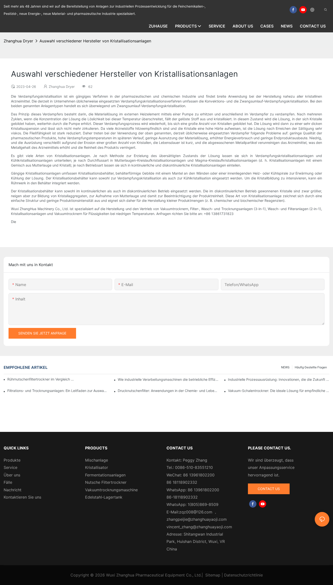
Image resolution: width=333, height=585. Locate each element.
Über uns (12, 475)
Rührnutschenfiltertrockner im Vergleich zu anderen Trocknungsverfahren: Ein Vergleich (41, 379)
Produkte (12, 460)
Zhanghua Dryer (18, 40)
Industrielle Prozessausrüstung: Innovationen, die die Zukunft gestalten (278, 379)
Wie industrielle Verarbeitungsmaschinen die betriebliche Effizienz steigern (168, 379)
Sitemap (212, 575)
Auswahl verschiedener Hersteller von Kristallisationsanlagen (95, 40)
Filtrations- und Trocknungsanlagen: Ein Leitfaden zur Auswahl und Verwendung (58, 391)
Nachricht (12, 489)
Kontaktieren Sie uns (22, 497)
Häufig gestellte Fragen (311, 367)
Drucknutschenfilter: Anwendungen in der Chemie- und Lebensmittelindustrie (168, 391)
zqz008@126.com (195, 512)
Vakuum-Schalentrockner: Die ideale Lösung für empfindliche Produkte (278, 391)
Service (10, 467)
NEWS (285, 367)
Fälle (8, 482)
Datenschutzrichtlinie (243, 575)
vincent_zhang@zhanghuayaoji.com (199, 526)
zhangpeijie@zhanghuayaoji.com (196, 519)
